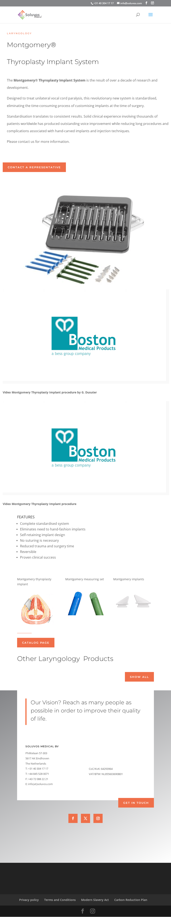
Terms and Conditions (60, 900)
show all (139, 676)
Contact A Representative (34, 167)
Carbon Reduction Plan (130, 900)
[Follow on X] (85, 818)
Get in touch (136, 802)
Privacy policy (29, 900)
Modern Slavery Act (95, 900)
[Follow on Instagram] (98, 818)
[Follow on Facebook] (73, 818)
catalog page (35, 642)
